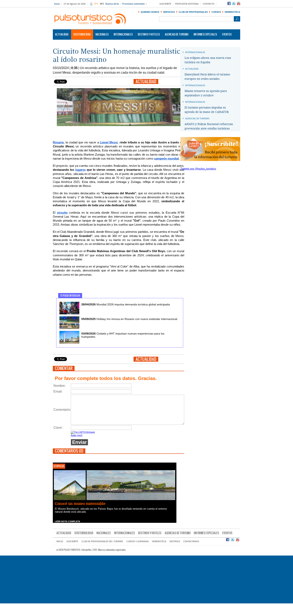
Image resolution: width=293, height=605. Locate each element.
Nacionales (102, 34)
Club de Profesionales (193, 12)
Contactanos (191, 541)
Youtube (238, 3)
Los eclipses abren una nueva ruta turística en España (208, 60)
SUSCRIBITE (165, 4)
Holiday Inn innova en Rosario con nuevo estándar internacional (129, 319)
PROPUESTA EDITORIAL (187, 4)
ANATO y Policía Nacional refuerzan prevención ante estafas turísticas (209, 126)
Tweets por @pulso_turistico (198, 168)
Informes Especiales (205, 34)
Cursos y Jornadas (137, 541)
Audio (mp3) (77, 435)
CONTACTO (208, 4)
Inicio (57, 4)
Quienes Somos (150, 12)
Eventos (227, 34)
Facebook (229, 3)
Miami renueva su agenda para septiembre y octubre (206, 93)
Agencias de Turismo (177, 34)
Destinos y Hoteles (149, 34)
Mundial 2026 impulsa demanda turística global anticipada (125, 304)
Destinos (174, 541)
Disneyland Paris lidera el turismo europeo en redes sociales (207, 77)
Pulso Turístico (90, 19)
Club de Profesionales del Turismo (102, 541)
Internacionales (123, 34)
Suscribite (72, 541)
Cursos (216, 12)
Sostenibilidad (81, 34)
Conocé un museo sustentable (80, 503)
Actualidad (61, 34)
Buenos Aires (112, 4)
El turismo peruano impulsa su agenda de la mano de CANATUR (207, 110)
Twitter (233, 3)
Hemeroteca (232, 12)
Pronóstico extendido (133, 4)
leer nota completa (67, 521)
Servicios (169, 12)
